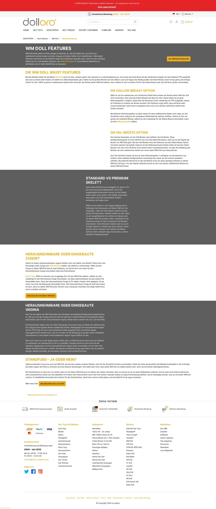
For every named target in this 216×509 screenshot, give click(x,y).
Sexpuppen (63, 457)
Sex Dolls (62, 453)
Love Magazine (166, 450)
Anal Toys (62, 428)
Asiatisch (96, 453)
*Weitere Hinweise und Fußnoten (41, 395)
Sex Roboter (63, 463)
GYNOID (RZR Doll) (134, 447)
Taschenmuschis (65, 466)
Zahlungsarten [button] (31, 424)
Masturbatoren (64, 444)
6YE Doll (129, 444)
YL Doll (129, 463)
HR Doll (129, 478)
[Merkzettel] (171, 21)
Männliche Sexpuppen (101, 466)
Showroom (164, 444)
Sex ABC (163, 428)
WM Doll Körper (67, 61)
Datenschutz (118, 498)
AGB (109, 498)
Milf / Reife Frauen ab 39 (102, 435)
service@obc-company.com (36, 459)
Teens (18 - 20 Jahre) (101, 432)
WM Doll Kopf (55, 266)
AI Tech (129, 475)
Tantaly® (129, 438)
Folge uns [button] (29, 467)
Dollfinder (164, 435)
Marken (130, 424)
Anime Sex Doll (98, 457)
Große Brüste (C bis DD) (102, 441)
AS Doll (129, 469)
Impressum (70, 498)
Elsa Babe (130, 457)
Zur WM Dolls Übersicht (178, 59)
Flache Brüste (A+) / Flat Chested (105, 438)
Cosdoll (129, 466)
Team (103, 498)
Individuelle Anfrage (142, 498)
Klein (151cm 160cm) (100, 444)
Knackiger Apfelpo (99, 447)
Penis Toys (62, 447)
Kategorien (97, 424)
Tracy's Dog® (131, 435)
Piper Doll (130, 485)
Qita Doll (129, 472)
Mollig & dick (97, 469)
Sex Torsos (62, 460)
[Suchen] (135, 21)
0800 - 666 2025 (121, 14)
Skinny (95, 450)
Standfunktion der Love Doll (52, 384)
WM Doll (59, 77)
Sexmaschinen (64, 450)
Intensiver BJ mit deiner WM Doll (41, 296)
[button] (74, 422)
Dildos (60, 435)
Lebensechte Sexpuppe (102, 463)
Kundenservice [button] (31, 442)
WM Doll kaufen (123, 121)
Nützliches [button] (165, 424)
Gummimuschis (64, 441)
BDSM (60, 432)
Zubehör (163, 432)
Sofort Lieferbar (166, 438)
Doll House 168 (132, 482)
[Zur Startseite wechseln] (39, 22)
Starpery (129, 450)
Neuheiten (96, 428)
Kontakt (129, 498)
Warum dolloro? (92, 498)
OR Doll (129, 460)
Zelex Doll (130, 453)
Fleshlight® (62, 438)
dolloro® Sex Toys (133, 428)
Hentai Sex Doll (98, 460)
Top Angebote (166, 441)
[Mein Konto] (177, 21)
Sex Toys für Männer (68, 424)
